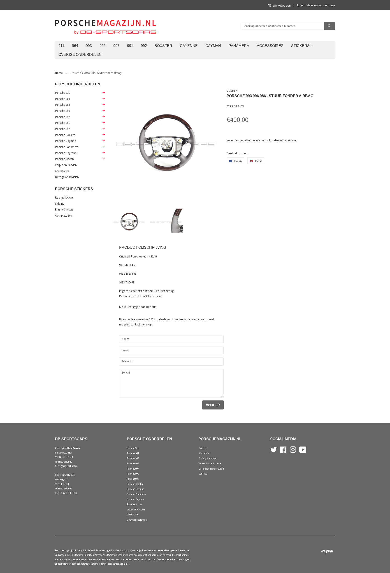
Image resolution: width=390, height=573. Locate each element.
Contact (202, 473)
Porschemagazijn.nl (65, 550)
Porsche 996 (62, 111)
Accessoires (270, 46)
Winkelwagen (281, 5)
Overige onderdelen (80, 54)
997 (116, 46)
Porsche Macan (64, 159)
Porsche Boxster (65, 135)
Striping (59, 204)
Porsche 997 (62, 117)
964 (75, 46)
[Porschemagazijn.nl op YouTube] (302, 449)
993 (89, 46)
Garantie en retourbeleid (211, 468)
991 (130, 46)
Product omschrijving (142, 247)
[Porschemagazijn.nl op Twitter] (273, 449)
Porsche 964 (62, 99)
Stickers (301, 46)
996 (103, 46)
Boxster (163, 46)
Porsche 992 (62, 129)
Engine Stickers (64, 209)
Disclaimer (204, 453)
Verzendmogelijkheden (210, 463)
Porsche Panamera (66, 147)
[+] (103, 93)
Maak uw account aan (320, 5)
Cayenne (189, 46)
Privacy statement (207, 458)
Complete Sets (63, 216)
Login (300, 5)
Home (59, 73)
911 (61, 46)
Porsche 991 (62, 123)
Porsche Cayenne (65, 153)
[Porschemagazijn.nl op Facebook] (283, 449)
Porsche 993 (62, 105)
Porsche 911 (62, 93)
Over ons (202, 448)
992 (144, 46)
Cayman (213, 46)
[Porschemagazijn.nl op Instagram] (293, 449)
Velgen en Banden (66, 165)
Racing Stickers (64, 197)
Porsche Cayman (65, 141)
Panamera (239, 46)
